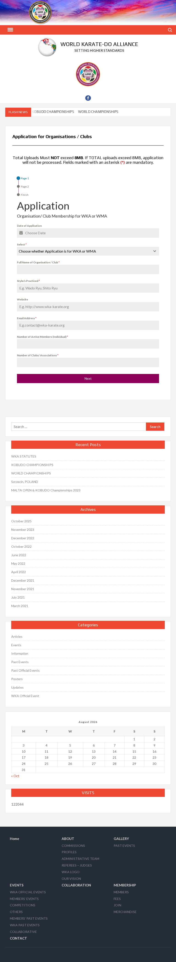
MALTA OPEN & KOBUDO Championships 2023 (45, 490)
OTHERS (16, 912)
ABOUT (68, 839)
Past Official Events (25, 670)
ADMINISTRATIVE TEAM (80, 859)
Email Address (26, 318)
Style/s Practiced (28, 281)
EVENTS (16, 885)
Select (22, 244)
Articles (16, 636)
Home (14, 839)
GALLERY (121, 839)
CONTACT (18, 938)
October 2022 (21, 546)
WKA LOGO (71, 872)
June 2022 (18, 555)
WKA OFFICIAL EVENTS (28, 892)
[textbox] (83, 251)
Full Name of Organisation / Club (38, 262)
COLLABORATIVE (23, 932)
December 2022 (22, 538)
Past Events (20, 662)
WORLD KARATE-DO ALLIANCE (99, 44)
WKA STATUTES (23, 456)
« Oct (15, 776)
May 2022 (18, 563)
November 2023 (22, 529)
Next (88, 378)
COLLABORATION (76, 885)
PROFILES (69, 852)
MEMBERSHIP (125, 885)
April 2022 (18, 572)
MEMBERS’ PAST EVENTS (29, 918)
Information (19, 653)
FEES (117, 899)
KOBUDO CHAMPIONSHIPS (49, 112)
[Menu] (9, 29)
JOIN (117, 905)
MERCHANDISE (125, 912)
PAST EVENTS (124, 846)
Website (22, 299)
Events (16, 645)
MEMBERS (121, 892)
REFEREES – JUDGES (77, 865)
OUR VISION (71, 878)
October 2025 (21, 521)
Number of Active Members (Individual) (42, 336)
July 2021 (18, 597)
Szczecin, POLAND (24, 482)
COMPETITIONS (22, 905)
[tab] (23, 178)
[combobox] (88, 251)
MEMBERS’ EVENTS (24, 899)
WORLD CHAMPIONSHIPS (94, 112)
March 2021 (19, 606)
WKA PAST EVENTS (25, 925)
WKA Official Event (25, 696)
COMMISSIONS (73, 846)
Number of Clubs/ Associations (37, 355)
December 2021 (22, 580)
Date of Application (29, 225)
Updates (17, 687)
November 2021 (22, 589)
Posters (17, 679)
